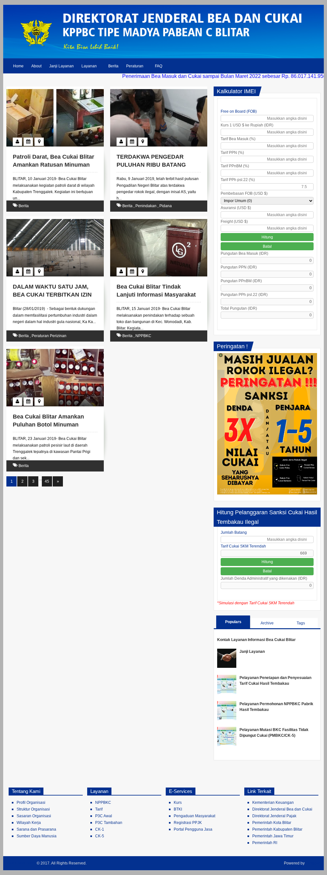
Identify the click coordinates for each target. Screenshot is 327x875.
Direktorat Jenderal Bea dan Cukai (282, 809)
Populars (233, 622)
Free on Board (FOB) (239, 111)
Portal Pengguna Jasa (193, 829)
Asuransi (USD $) (236, 208)
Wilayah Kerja (29, 822)
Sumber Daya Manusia (37, 836)
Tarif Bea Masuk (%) (238, 139)
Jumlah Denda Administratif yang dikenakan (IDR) (264, 578)
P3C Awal (103, 816)
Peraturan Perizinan (49, 336)
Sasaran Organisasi (34, 816)
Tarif (99, 809)
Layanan (89, 66)
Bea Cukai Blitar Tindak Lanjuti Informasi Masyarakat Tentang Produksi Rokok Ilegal (158, 294)
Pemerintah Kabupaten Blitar (277, 829)
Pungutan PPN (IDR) (239, 267)
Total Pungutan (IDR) (239, 308)
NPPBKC (143, 336)
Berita (113, 66)
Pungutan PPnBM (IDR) (241, 281)
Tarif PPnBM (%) (235, 166)
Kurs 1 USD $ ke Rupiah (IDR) (247, 125)
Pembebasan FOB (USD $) (244, 193)
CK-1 (99, 829)
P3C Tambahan (108, 822)
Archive (267, 623)
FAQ (158, 66)
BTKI (178, 809)
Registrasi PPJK (188, 822)
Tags (301, 623)
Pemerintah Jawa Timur (272, 836)
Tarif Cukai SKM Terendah (243, 546)
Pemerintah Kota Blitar (271, 822)
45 (47, 481)
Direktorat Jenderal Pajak (274, 816)
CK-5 (99, 836)
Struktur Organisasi (33, 809)
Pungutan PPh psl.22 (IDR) (244, 294)
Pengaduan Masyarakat (194, 816)
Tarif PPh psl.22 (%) (238, 179)
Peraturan (134, 66)
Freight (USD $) (234, 221)
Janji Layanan (61, 66)
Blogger (313, 863)
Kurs (178, 802)
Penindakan (145, 206)
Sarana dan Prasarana (36, 829)
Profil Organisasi (31, 802)
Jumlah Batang (234, 532)
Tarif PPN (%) (232, 152)
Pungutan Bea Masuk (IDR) (244, 253)
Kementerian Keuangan (273, 802)
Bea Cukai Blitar (21, 863)
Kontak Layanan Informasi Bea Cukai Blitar (256, 639)
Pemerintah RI (264, 843)
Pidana (165, 206)
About (36, 66)
